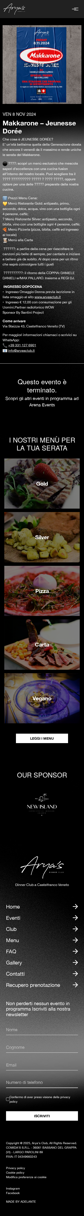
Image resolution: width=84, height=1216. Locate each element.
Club (11, 929)
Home (13, 907)
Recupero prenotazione (33, 985)
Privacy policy (15, 1168)
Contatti (15, 974)
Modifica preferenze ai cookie (26, 1177)
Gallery (14, 963)
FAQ (11, 951)
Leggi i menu (42, 738)
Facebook (13, 1193)
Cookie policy (15, 1172)
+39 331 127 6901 (22, 345)
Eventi (13, 918)
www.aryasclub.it (47, 297)
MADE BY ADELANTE (21, 1201)
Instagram (13, 1188)
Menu (12, 940)
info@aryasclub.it (21, 350)
